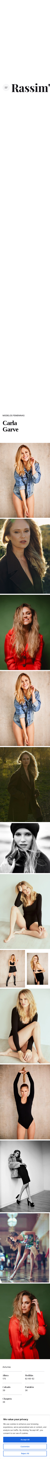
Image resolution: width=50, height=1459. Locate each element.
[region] (25, 1437)
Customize (25, 1446)
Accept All (25, 1439)
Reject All (25, 1453)
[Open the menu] (6, 87)
